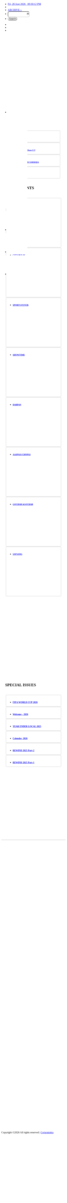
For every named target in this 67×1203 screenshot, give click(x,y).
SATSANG (17, 554)
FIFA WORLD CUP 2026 (25, 702)
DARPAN (17, 404)
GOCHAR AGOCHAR (23, 504)
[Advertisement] (33, 73)
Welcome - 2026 (20, 714)
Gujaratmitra (47, 1132)
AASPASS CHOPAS (22, 454)
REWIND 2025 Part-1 (23, 762)
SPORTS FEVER (20, 305)
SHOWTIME (19, 355)
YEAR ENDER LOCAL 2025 (27, 726)
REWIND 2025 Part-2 (23, 750)
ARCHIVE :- (15, 9)
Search (12, 19)
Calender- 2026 (20, 738)
